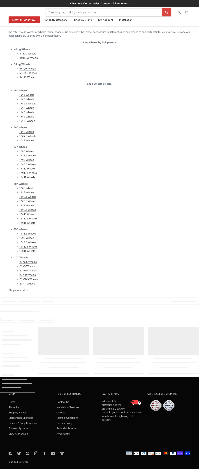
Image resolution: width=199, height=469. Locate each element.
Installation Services (67, 407)
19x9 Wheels (26, 237)
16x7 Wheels (26, 131)
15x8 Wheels (26, 112)
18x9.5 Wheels (27, 209)
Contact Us (62, 402)
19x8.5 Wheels (27, 233)
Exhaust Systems (18, 428)
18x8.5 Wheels (27, 201)
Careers (60, 412)
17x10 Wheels (27, 168)
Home (12, 402)
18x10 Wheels (27, 214)
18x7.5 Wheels (27, 196)
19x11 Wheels (27, 251)
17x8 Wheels (26, 151)
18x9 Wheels (26, 205)
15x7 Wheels (26, 107)
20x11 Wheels (27, 283)
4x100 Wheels (27, 53)
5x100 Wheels (27, 68)
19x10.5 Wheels (28, 246)
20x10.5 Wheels (28, 279)
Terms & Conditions (67, 417)
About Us (14, 407)
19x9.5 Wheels (27, 242)
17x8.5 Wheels (27, 155)
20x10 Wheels (27, 274)
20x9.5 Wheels (28, 270)
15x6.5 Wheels (27, 103)
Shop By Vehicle (18, 412)
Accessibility (63, 433)
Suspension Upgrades (21, 417)
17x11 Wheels (27, 177)
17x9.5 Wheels (27, 164)
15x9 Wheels (26, 116)
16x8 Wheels (26, 140)
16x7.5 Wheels (27, 136)
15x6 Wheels (26, 99)
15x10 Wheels (27, 120)
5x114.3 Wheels (28, 72)
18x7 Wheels (26, 192)
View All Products (18, 433)
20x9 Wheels (27, 266)
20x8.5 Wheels (28, 261)
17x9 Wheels (26, 159)
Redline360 (22, 462)
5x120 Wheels (27, 77)
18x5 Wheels (26, 188)
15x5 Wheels (26, 94)
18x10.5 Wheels (28, 218)
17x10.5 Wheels (28, 172)
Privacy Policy (64, 423)
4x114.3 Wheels (28, 57)
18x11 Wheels (27, 222)
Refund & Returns (66, 428)
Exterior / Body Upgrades (23, 423)
